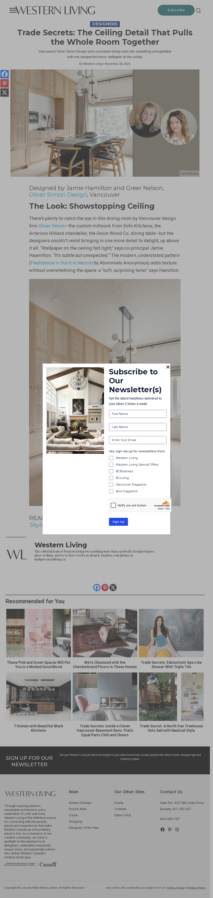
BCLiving (122, 478)
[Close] (167, 367)
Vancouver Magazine (131, 484)
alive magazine (126, 491)
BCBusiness (124, 471)
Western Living (127, 458)
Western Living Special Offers (137, 464)
